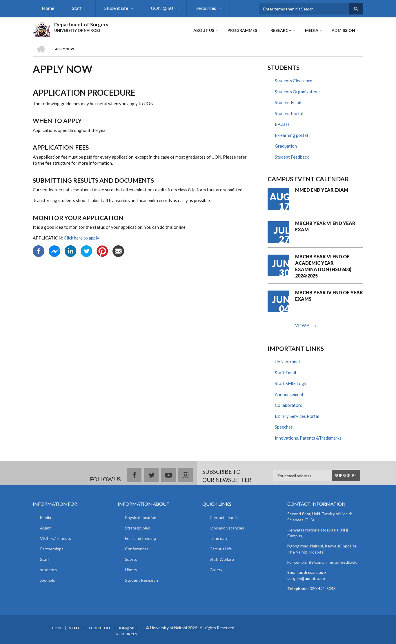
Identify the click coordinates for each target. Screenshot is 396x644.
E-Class (282, 124)
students (48, 569)
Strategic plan (137, 527)
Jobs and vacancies (227, 527)
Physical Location (140, 517)
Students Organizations (298, 91)
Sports (131, 559)
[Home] (41, 28)
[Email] (118, 250)
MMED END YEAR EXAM (321, 190)
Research (281, 30)
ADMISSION (343, 30)
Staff (77, 8)
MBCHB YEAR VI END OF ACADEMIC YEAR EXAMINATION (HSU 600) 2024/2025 (323, 266)
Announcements (290, 394)
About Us (203, 30)
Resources (205, 8)
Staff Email (285, 372)
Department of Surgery (81, 24)
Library (131, 569)
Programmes (242, 30)
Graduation (286, 145)
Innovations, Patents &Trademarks (308, 437)
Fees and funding (140, 538)
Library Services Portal (297, 416)
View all (304, 325)
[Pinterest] (102, 250)
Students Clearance (293, 80)
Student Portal (289, 113)
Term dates (220, 538)
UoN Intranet (287, 361)
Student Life (116, 8)
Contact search (224, 517)
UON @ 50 (162, 8)
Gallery (216, 569)
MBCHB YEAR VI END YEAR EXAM (325, 226)
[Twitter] (86, 250)
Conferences (137, 548)
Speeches (284, 426)
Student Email (288, 102)
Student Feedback (292, 156)
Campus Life (221, 548)
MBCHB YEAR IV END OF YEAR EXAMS (329, 296)
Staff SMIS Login (291, 383)
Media (311, 30)
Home (48, 8)
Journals (47, 580)
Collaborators (288, 405)
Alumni (46, 527)
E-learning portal (291, 135)
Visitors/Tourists (55, 538)
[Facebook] (38, 250)
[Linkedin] (70, 250)
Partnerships (51, 548)
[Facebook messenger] (54, 250)
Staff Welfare (222, 559)
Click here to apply (81, 237)
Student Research (141, 580)
